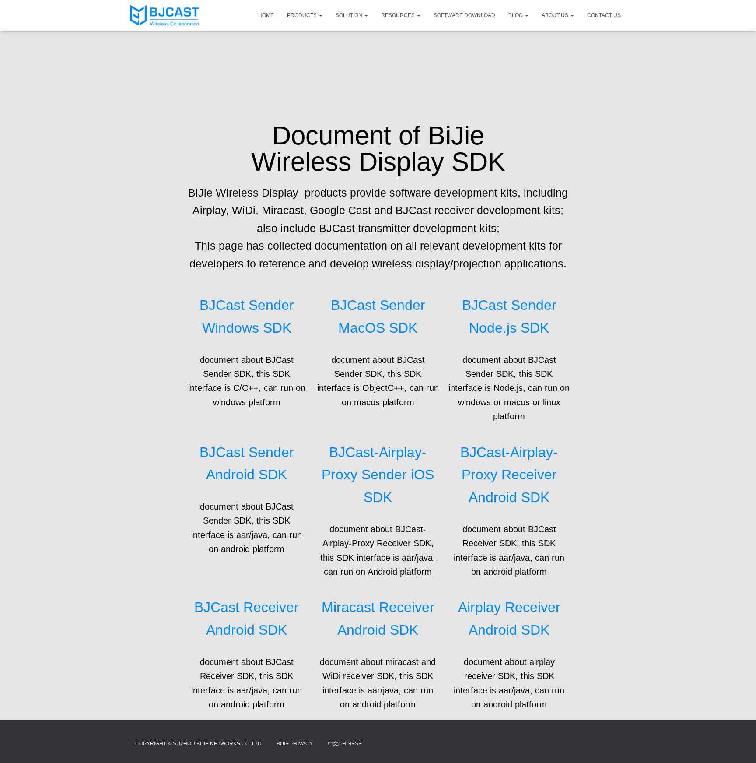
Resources (398, 15)
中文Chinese (345, 744)
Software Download (464, 15)
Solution (350, 15)
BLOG (516, 15)
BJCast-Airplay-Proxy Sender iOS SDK (378, 475)
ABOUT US (556, 15)
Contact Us (604, 15)
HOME (266, 15)
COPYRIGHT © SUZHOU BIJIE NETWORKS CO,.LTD (198, 744)
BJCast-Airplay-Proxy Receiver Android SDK (509, 475)
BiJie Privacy (294, 744)
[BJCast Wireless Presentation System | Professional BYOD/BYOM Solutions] (164, 15)
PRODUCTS (302, 15)
